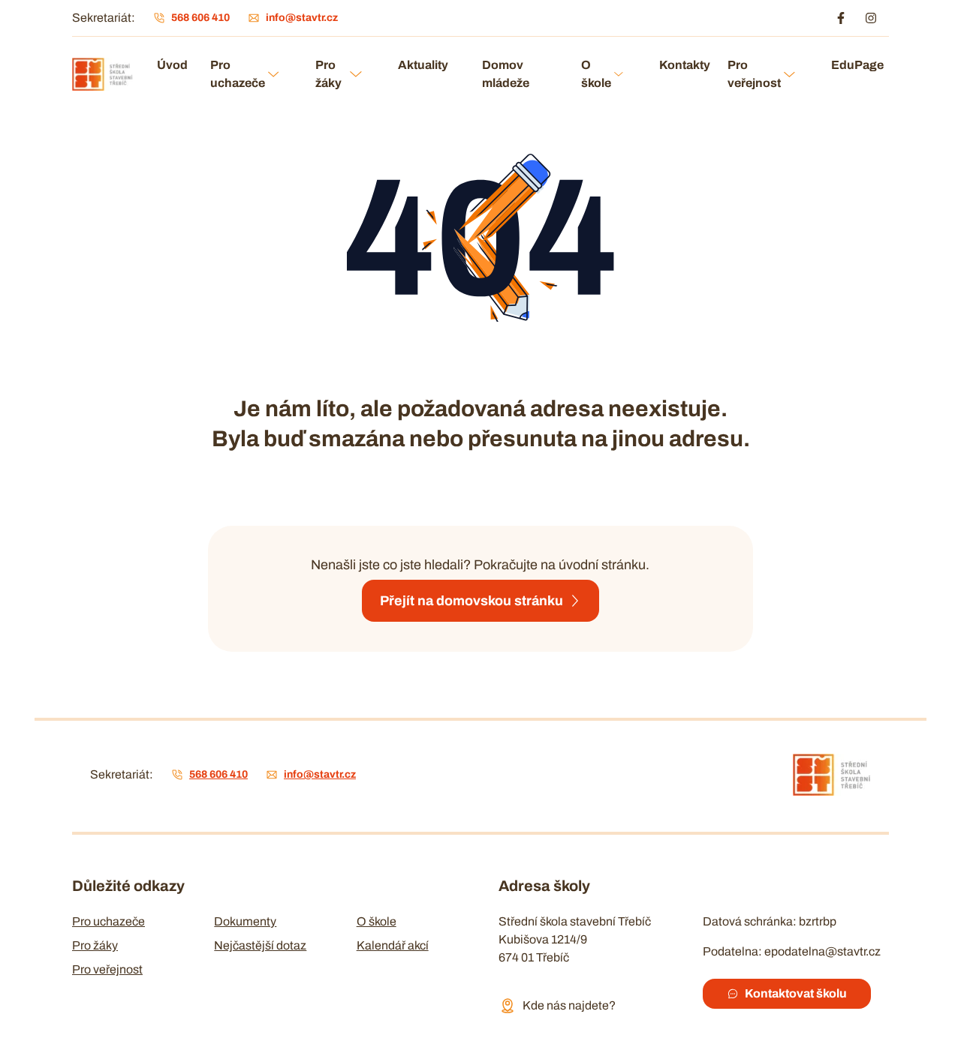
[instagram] (871, 18)
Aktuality (423, 64)
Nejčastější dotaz (260, 945)
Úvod (171, 64)
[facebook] (841, 18)
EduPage (854, 64)
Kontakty (681, 64)
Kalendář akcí (393, 945)
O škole (596, 73)
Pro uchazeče (237, 73)
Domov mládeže (505, 73)
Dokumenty (245, 921)
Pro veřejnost (754, 73)
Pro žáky (328, 73)
